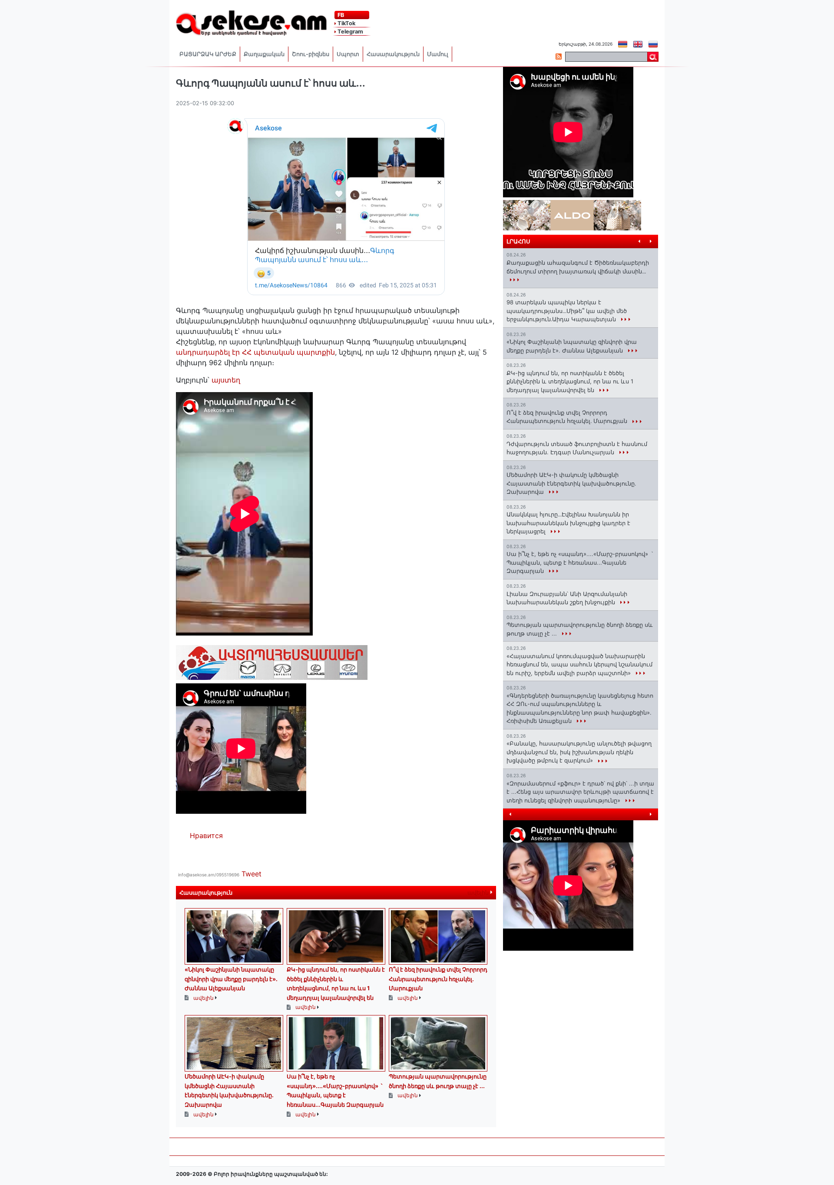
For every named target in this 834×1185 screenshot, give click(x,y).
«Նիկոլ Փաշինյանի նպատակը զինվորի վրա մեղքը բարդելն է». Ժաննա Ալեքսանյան (231, 979)
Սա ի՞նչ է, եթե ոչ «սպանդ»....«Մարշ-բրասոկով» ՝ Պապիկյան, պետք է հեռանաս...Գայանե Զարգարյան (579, 562)
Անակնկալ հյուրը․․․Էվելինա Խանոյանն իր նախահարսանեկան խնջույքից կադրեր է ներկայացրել (568, 523)
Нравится (206, 835)
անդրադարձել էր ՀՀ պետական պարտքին (255, 352)
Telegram (349, 31)
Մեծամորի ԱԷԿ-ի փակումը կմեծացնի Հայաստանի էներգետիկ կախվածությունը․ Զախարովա (571, 483)
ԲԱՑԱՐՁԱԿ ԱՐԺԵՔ (207, 54)
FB (340, 15)
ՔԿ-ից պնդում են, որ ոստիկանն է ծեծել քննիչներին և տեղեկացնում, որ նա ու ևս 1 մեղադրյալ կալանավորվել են (569, 381)
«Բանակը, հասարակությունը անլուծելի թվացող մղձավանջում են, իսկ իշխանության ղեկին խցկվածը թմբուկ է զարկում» (579, 752)
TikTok (345, 23)
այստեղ (226, 380)
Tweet (251, 873)
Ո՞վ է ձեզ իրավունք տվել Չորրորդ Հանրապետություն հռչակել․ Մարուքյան (438, 979)
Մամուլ (437, 54)
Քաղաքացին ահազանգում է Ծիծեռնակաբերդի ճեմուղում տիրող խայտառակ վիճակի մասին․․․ (577, 267)
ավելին (478, 892)
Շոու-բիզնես (310, 54)
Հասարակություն (393, 54)
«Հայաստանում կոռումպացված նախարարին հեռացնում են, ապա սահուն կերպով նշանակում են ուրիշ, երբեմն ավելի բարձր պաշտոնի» (579, 664)
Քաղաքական (264, 54)
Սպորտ (348, 54)
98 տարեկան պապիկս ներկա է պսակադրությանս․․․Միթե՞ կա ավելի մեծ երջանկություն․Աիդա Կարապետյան (566, 311)
